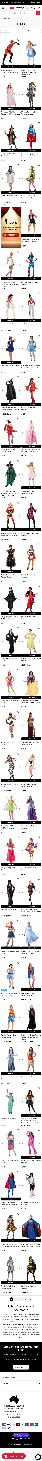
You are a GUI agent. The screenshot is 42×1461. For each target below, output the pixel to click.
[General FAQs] (31, 8)
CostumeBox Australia (18, 1444)
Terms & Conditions (24, 1451)
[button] (3, 8)
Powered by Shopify (28, 1444)
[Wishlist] (35, 8)
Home (4, 18)
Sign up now (19, 1367)
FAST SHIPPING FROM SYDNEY (31, 2)
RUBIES (9, 18)
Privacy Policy (16, 1451)
